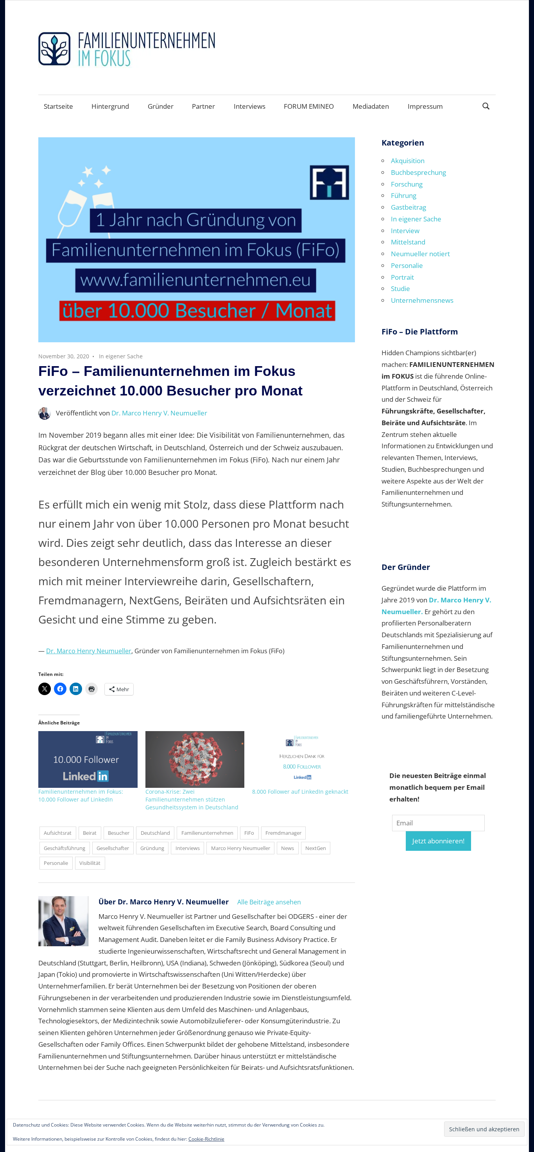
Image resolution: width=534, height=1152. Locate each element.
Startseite (58, 106)
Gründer (161, 106)
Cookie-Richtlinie (206, 1139)
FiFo (249, 832)
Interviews (249, 106)
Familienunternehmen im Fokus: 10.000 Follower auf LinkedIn (80, 795)
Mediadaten (371, 106)
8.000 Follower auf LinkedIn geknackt (300, 791)
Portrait (402, 277)
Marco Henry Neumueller (240, 848)
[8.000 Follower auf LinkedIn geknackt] (301, 759)
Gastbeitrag (408, 207)
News (287, 848)
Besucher (118, 832)
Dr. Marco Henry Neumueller (88, 651)
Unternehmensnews (422, 300)
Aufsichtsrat (58, 832)
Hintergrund (110, 106)
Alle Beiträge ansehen (269, 902)
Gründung (152, 848)
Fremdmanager (283, 832)
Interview (405, 230)
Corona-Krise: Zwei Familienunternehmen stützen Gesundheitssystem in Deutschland (191, 799)
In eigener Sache (121, 356)
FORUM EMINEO (309, 106)
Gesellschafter (113, 848)
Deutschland (155, 832)
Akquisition (408, 160)
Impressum (425, 106)
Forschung (407, 184)
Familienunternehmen (207, 832)
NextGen (315, 848)
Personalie (56, 862)
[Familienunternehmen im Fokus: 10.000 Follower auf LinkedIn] (88, 759)
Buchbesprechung (418, 172)
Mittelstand (408, 241)
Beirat (90, 832)
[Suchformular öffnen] (486, 105)
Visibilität (89, 862)
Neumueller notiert (420, 253)
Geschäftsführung (64, 848)
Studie (400, 288)
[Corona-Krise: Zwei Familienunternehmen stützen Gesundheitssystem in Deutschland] (195, 759)
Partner (203, 106)
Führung (403, 195)
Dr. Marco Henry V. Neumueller (159, 412)
